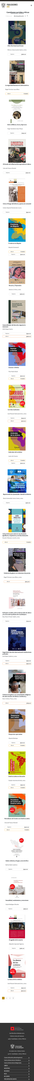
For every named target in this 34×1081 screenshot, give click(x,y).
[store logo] (9, 5)
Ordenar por (9, 16)
